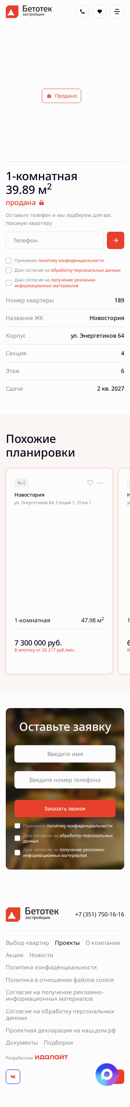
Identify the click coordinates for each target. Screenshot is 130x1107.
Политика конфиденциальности (51, 967)
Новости (41, 955)
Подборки (58, 1042)
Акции (14, 955)
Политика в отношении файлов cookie (60, 980)
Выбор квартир (27, 942)
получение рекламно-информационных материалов (55, 283)
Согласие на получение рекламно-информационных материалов (54, 995)
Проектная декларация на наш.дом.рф (61, 1030)
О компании (103, 942)
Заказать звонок (65, 808)
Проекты (67, 942)
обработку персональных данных (86, 270)
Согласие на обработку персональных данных (60, 1014)
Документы (22, 1042)
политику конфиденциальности (71, 260)
